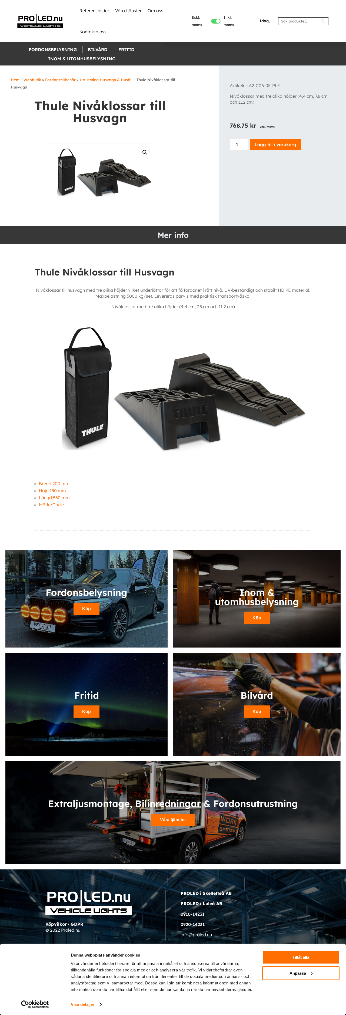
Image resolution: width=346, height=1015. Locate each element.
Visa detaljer (82, 1004)
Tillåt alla (300, 957)
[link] (40, 21)
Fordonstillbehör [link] (60, 79)
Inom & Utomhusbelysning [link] (81, 58)
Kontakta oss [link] (93, 31)
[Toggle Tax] (216, 21)
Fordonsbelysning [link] (53, 49)
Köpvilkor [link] (56, 924)
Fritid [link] (126, 49)
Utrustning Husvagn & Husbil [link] (106, 79)
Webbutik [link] (32, 79)
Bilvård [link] (97, 49)
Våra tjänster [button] (173, 819)
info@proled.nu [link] (196, 934)
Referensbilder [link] (94, 10)
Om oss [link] (155, 10)
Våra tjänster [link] (128, 10)
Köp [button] (86, 608)
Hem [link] (15, 79)
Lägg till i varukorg (275, 144)
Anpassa (298, 973)
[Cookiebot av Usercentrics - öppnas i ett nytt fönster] (35, 1004)
